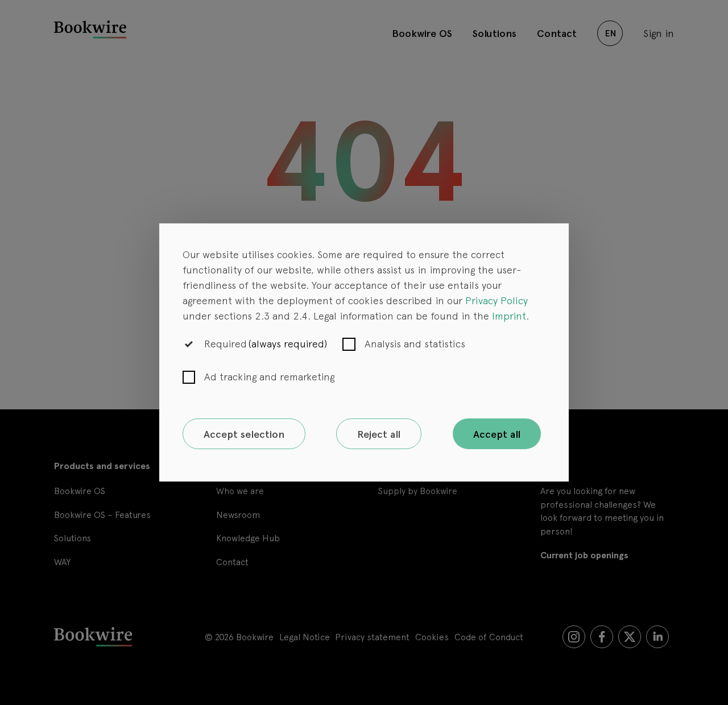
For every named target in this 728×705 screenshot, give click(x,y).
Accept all (496, 434)
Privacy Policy (496, 300)
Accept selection (244, 434)
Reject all (378, 434)
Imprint (509, 315)
